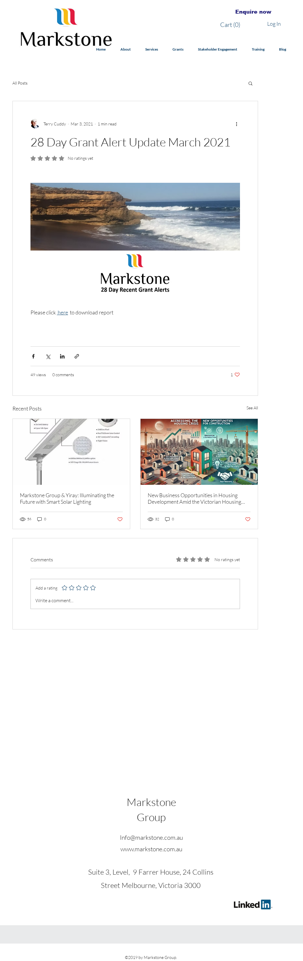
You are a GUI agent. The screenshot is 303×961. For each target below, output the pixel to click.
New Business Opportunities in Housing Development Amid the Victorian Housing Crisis (194, 498)
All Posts (20, 82)
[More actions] (236, 123)
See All (252, 407)
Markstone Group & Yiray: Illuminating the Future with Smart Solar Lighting (67, 498)
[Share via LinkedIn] (62, 356)
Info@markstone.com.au (151, 837)
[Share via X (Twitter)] (48, 356)
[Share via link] (77, 356)
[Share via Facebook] (33, 356)
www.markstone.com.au (151, 849)
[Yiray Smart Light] (71, 452)
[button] (232, 24)
